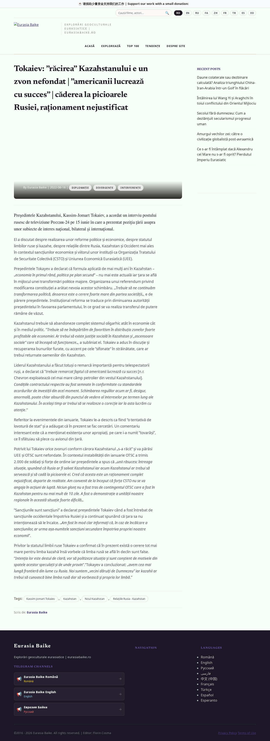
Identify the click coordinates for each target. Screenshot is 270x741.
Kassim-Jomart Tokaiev (40, 599)
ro (178, 13)
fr (225, 13)
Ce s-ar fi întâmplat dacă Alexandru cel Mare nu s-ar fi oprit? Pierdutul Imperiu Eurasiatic (225, 154)
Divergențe (104, 188)
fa (206, 13)
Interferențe (130, 188)
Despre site (176, 46)
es (243, 13)
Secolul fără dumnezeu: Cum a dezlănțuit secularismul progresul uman (224, 118)
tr (234, 13)
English (206, 662)
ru (197, 13)
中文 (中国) (209, 678)
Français (207, 684)
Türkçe (206, 689)
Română (207, 657)
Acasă (90, 46)
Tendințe (152, 46)
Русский (207, 668)
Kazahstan (69, 599)
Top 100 (133, 46)
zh (215, 13)
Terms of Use (247, 733)
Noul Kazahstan (95, 599)
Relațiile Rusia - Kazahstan (129, 599)
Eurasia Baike (37, 612)
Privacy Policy (227, 733)
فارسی (206, 673)
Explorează (111, 46)
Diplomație (80, 188)
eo (252, 13)
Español (207, 695)
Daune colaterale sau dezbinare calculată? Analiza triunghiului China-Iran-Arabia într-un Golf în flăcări (226, 82)
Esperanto (209, 700)
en (187, 13)
